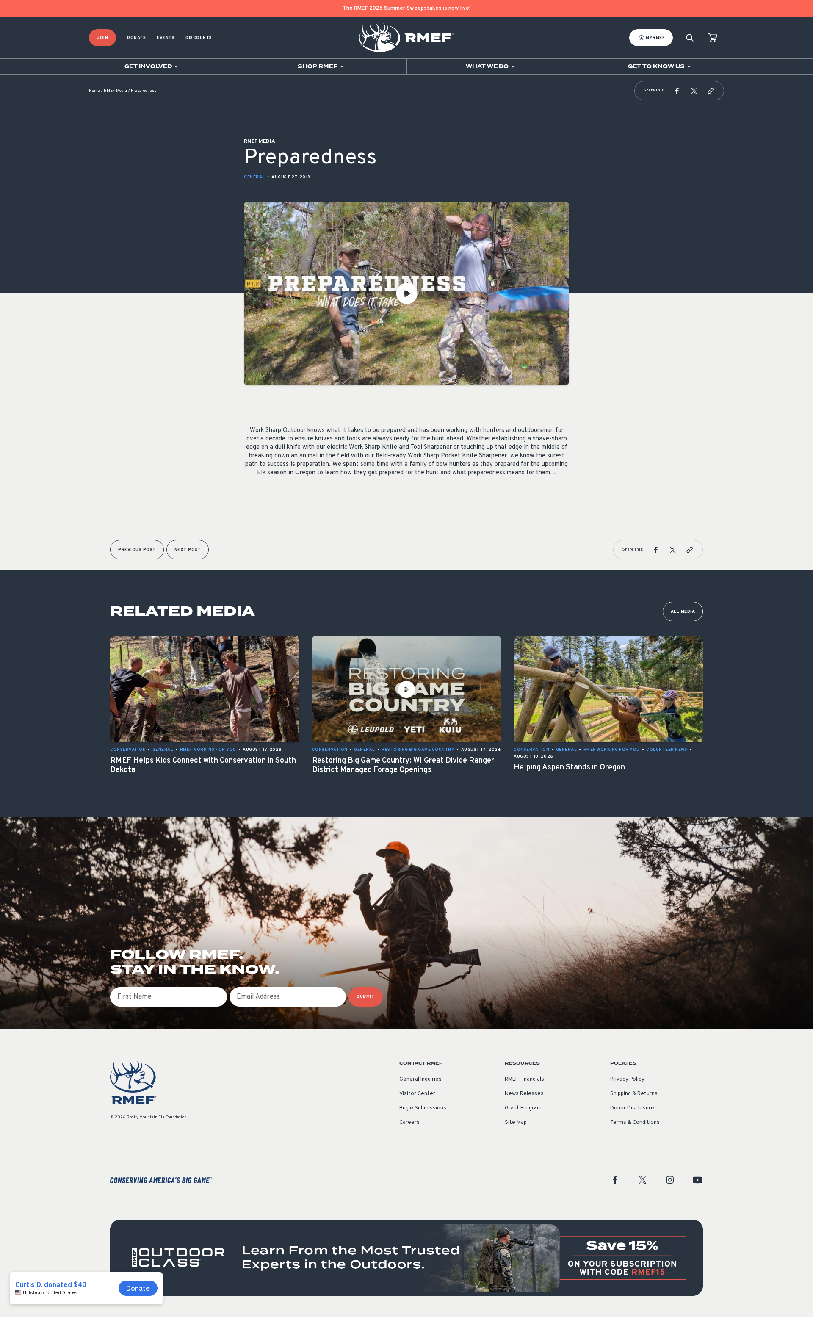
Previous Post (137, 550)
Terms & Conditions (635, 1122)
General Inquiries (420, 1079)
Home (94, 91)
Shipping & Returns (634, 1093)
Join (102, 38)
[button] (677, 91)
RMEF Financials (524, 1079)
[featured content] (406, 1258)
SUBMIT (365, 996)
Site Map (516, 1122)
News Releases (524, 1093)
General (254, 177)
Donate (136, 38)
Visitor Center (417, 1093)
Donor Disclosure (632, 1108)
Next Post (187, 550)
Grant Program (523, 1108)
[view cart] (713, 38)
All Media (683, 611)
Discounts (198, 38)
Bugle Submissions (422, 1108)
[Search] (690, 38)
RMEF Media (115, 91)
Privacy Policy (627, 1079)
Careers (409, 1122)
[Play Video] (406, 293)
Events (165, 38)
